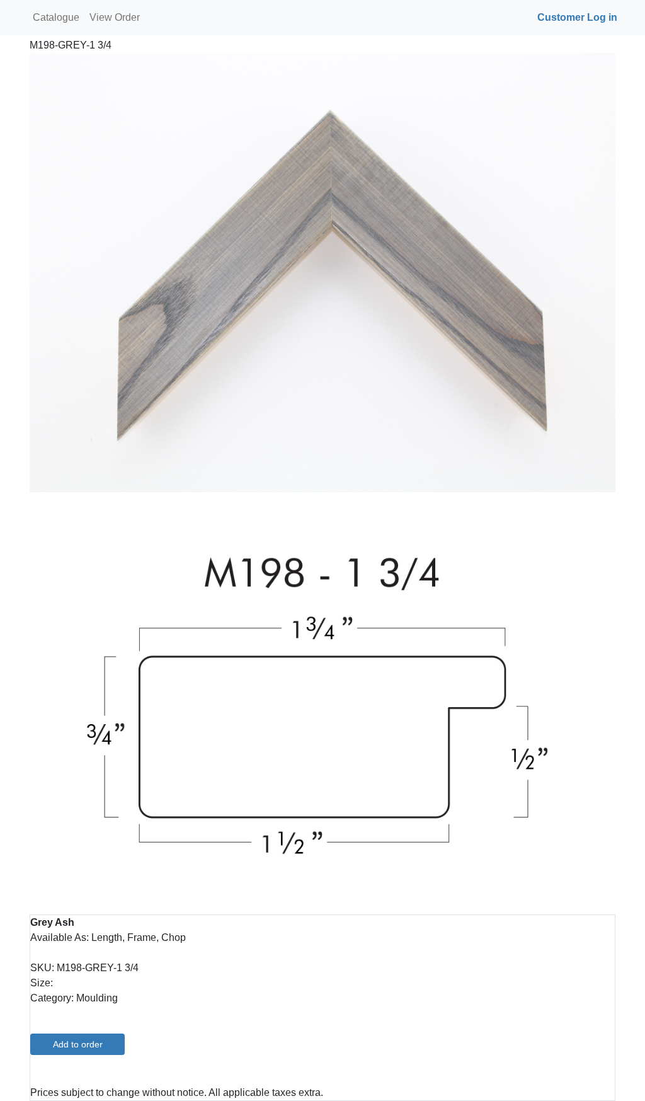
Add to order (78, 1044)
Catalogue (56, 17)
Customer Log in (577, 17)
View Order (114, 17)
